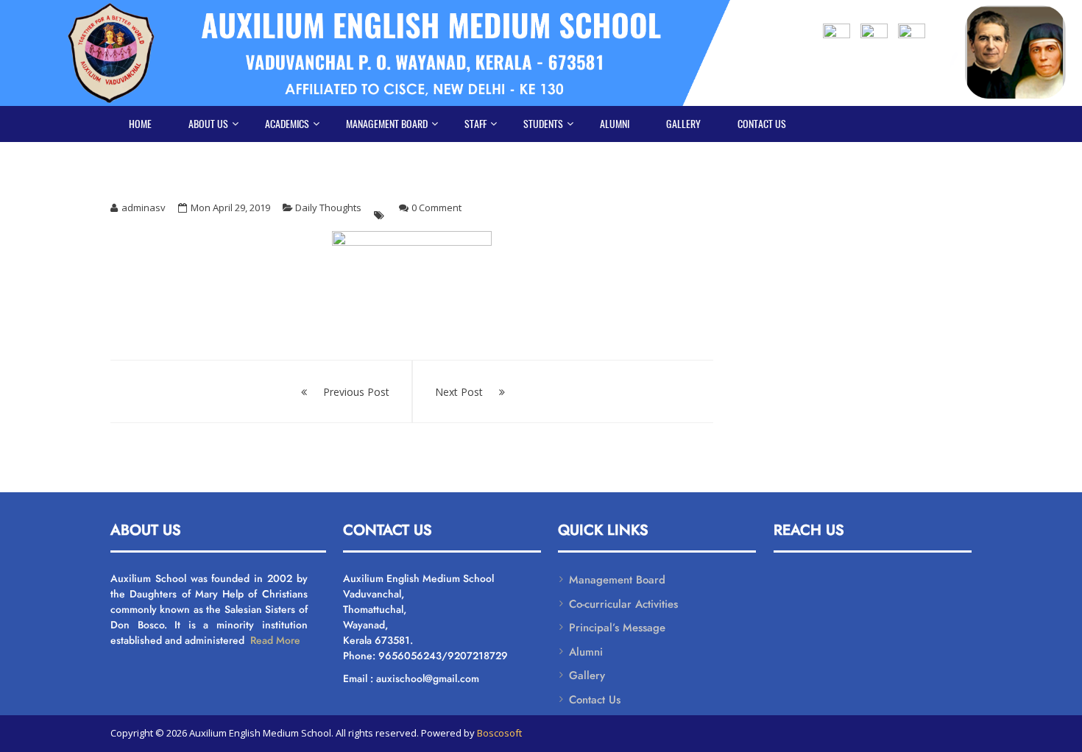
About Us (208, 124)
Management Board (387, 124)
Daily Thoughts (328, 207)
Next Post (459, 392)
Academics (287, 124)
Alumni (614, 124)
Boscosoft (499, 732)
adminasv (143, 207)
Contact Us (762, 124)
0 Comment (436, 207)
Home (140, 124)
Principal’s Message (617, 628)
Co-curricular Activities (623, 604)
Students (543, 124)
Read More (273, 640)
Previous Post (356, 392)
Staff (475, 124)
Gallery (683, 124)
